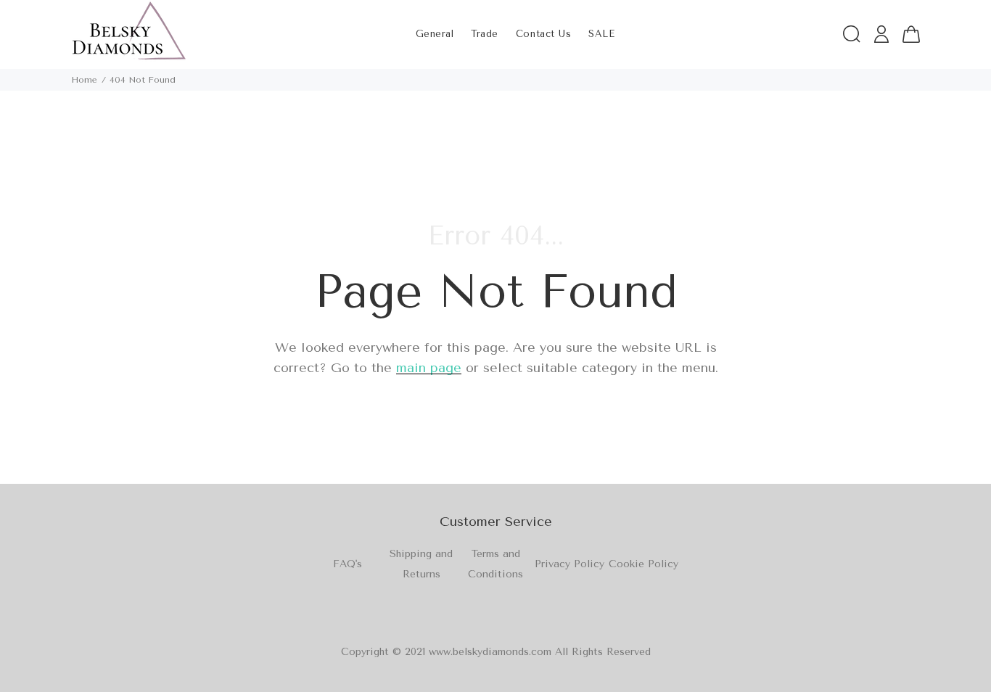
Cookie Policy (643, 564)
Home (84, 80)
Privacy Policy (569, 564)
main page (428, 368)
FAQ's (347, 564)
